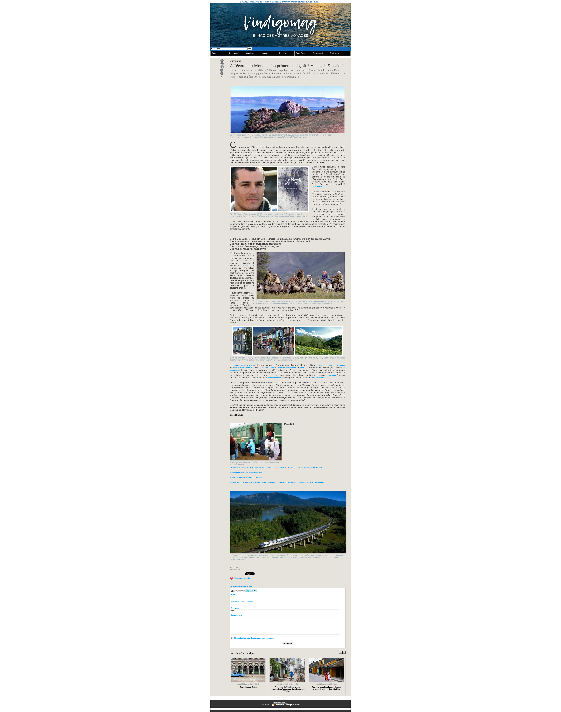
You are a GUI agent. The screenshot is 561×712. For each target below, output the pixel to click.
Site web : (235, 608)
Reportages (233, 53)
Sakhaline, (280, 368)
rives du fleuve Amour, (242, 368)
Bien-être (283, 53)
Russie (247, 266)
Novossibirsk (291, 368)
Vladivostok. (317, 187)
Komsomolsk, (270, 368)
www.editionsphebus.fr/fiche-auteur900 (246, 472)
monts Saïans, (240, 365)
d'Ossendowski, (274, 378)
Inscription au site (293, 705)
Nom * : (234, 594)
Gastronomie (318, 53)
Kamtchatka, (235, 370)
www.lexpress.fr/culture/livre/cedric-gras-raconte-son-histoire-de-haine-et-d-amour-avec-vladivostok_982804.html (277, 482)
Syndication (279, 705)
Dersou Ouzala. (317, 378)
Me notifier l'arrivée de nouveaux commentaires (254, 638)
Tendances (334, 53)
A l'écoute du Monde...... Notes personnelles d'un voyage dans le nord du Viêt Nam (287, 689)
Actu (214, 53)
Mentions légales (280, 703)
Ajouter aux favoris (242, 578)
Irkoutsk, (321, 365)
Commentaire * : (237, 615)
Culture (265, 53)
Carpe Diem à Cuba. (248, 687)
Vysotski (333, 375)
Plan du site (265, 705)
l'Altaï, (302, 368)
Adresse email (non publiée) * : (243, 601)
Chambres (249, 53)
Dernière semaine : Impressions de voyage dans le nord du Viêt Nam (326, 688)
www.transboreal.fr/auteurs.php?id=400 (246, 477)
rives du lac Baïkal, (337, 365)
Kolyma (251, 365)
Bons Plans (300, 53)
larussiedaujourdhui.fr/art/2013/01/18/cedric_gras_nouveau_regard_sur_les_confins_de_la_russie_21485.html (276, 468)
